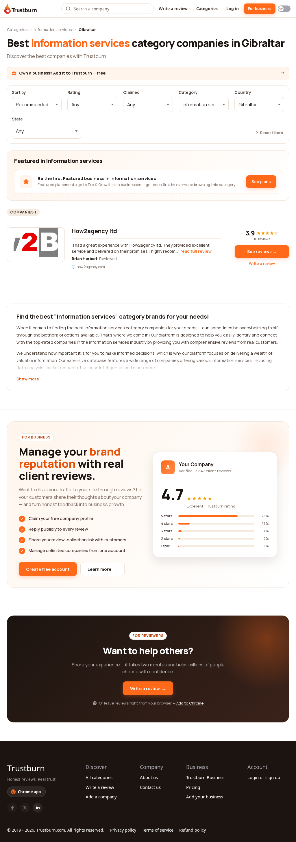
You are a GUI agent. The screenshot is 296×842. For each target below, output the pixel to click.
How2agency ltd (94, 231)
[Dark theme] (284, 8)
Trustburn (26, 768)
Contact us (150, 787)
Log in (232, 8)
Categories (207, 8)
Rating (73, 92)
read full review (196, 251)
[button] (37, 104)
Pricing (193, 787)
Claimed (131, 92)
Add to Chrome (190, 703)
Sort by (19, 92)
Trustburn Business (205, 777)
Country (242, 92)
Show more (27, 379)
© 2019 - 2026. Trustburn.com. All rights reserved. (55, 830)
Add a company (101, 797)
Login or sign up (263, 777)
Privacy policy (123, 830)
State (17, 119)
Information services (53, 29)
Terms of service (157, 830)
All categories (99, 777)
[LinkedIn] (37, 808)
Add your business (204, 797)
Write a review (173, 8)
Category (188, 92)
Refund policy (192, 830)
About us (149, 777)
